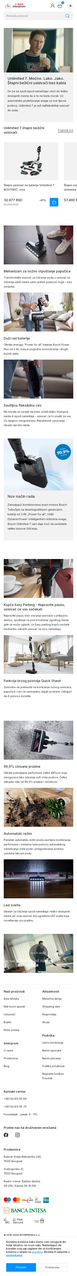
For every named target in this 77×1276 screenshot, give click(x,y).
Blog (6, 1066)
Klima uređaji (11, 1030)
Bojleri (7, 1022)
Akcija (46, 1022)
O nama (8, 1050)
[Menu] (70, 6)
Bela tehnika (11, 998)
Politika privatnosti (53, 1066)
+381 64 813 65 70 (15, 1106)
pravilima (37, 1251)
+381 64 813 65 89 (15, 1098)
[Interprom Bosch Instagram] (17, 1135)
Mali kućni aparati (14, 1006)
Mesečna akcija (51, 998)
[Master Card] (7, 1220)
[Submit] (67, 16)
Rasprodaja (49, 1014)
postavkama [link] (14, 1255)
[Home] (15, 6)
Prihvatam (21, 1267)
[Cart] (60, 6)
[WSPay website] (38, 1220)
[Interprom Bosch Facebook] (6, 1135)
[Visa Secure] (18, 1220)
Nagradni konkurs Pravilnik (53, 1076)
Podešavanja (52, 1267)
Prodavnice (11, 1058)
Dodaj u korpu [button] (54, 202)
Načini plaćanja (51, 1058)
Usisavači (9, 1014)
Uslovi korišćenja (52, 1042)
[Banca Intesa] (25, 1210)
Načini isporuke (51, 1050)
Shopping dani (51, 1006)
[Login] (52, 6)
